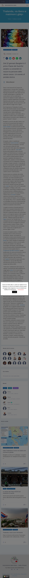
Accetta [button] (14, 291)
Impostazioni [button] (21, 289)
